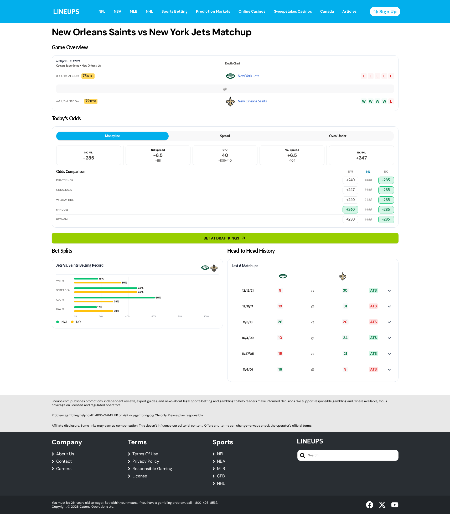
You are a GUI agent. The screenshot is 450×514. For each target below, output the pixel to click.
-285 (386, 180)
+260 (350, 210)
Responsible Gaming (152, 468)
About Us (65, 454)
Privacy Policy (145, 461)
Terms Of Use (145, 454)
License (139, 476)
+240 (350, 180)
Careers (63, 468)
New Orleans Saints (252, 101)
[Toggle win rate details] (389, 290)
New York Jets (248, 76)
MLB (221, 468)
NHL (221, 483)
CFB (221, 476)
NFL (220, 454)
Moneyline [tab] (112, 136)
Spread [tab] (225, 136)
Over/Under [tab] (337, 136)
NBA (221, 461)
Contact (64, 461)
